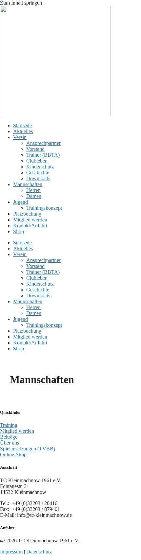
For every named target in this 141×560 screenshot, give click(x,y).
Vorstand (35, 149)
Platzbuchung (27, 214)
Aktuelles (23, 131)
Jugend (20, 202)
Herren (33, 190)
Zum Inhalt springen (21, 3)
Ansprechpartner (43, 143)
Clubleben (37, 161)
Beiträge (8, 437)
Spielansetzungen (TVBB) (27, 448)
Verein (20, 137)
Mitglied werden (30, 219)
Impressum (11, 551)
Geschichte (37, 172)
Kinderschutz (40, 166)
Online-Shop (13, 454)
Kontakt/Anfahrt (30, 225)
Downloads (38, 178)
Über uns (9, 443)
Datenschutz (39, 551)
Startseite (22, 125)
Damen (33, 196)
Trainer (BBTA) (43, 155)
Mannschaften (27, 184)
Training (8, 425)
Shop (18, 231)
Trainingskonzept (44, 208)
